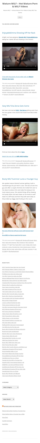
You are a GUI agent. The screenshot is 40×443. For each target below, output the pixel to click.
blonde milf (19, 83)
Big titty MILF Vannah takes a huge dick (13, 294)
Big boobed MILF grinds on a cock (11, 338)
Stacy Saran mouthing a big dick (11, 287)
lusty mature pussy (25, 247)
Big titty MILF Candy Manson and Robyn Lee (14, 347)
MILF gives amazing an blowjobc (11, 311)
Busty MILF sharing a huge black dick (12, 296)
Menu (20, 17)
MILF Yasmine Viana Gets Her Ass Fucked (13, 267)
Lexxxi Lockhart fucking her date (11, 303)
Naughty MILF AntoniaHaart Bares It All (13, 362)
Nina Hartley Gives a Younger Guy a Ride (13, 414)
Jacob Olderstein (19, 94)
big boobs (9, 88)
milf (17, 165)
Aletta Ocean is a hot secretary (10, 318)
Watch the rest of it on (15, 156)
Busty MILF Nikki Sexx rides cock (11, 342)
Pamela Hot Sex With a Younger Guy (12, 360)
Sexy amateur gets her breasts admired (13, 298)
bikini (13, 88)
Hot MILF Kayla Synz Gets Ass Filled (12, 276)
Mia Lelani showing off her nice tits (11, 289)
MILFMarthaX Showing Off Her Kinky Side (13, 369)
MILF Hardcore (21, 242)
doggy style (29, 245)
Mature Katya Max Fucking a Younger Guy (13, 411)
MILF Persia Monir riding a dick (10, 316)
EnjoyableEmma (6, 90)
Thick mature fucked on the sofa (11, 305)
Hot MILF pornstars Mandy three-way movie (14, 307)
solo (30, 92)
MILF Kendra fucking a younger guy (12, 320)
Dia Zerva (26, 163)
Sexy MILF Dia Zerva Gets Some (15, 106)
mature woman (11, 165)
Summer (30, 249)
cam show (25, 88)
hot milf (14, 90)
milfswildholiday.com (24, 165)
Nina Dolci (5, 417)
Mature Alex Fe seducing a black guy (12, 285)
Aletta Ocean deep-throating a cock (12, 314)
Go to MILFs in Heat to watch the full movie (14, 235)
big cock (8, 163)
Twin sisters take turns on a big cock (12, 291)
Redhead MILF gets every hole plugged (13, 325)
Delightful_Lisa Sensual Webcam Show (12, 365)
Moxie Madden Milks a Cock (10, 351)
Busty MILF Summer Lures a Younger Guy (20, 179)
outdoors (25, 92)
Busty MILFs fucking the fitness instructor (13, 329)
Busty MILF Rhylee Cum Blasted (11, 373)
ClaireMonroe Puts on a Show (10, 358)
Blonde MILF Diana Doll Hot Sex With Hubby (14, 280)
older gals (33, 165)
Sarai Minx (5, 424)
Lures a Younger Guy (14, 247)
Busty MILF (19, 88)
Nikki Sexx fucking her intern (10, 340)
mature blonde (26, 90)
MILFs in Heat (10, 249)
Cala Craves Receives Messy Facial (11, 376)
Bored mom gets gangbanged (10, 331)
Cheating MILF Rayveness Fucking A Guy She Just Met (17, 283)
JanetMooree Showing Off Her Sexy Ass (13, 367)
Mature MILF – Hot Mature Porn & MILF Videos (20, 5)
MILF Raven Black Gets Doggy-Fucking (12, 353)
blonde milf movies (28, 83)
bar (14, 245)
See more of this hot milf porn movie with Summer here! (17, 231)
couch (24, 245)
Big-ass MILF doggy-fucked (9, 300)
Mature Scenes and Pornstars (12, 406)
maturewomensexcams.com (15, 92)
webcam (34, 92)
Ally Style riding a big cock (9, 322)
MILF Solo (19, 85)
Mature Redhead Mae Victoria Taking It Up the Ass (16, 278)
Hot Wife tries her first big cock (10, 327)
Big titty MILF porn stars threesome (12, 334)
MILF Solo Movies (27, 85)
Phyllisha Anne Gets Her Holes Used (12, 274)
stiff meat (24, 249)
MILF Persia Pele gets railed (9, 345)
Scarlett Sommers (7, 421)
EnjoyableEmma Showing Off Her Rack (18, 33)
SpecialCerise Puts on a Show (10, 371)
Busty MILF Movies (11, 85)
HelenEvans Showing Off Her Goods (12, 349)
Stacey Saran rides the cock (9, 336)
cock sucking (19, 163)
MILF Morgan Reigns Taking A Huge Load (13, 269)
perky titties (18, 249)
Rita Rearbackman (14, 251)
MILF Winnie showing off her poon (11, 309)
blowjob (13, 163)
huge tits (19, 90)
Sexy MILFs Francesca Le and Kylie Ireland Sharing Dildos (17, 272)
